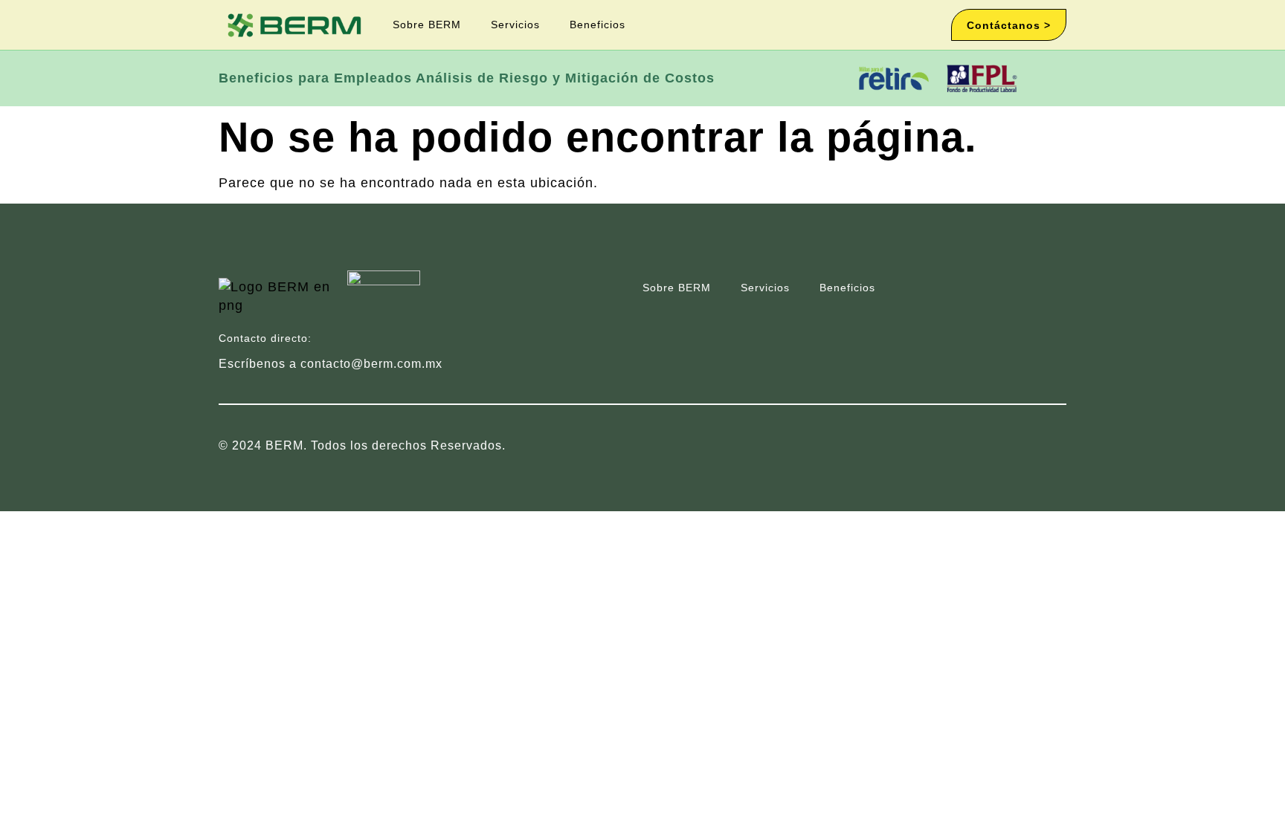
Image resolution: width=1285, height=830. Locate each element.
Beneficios (597, 24)
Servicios (515, 24)
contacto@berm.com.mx (371, 363)
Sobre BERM (427, 24)
